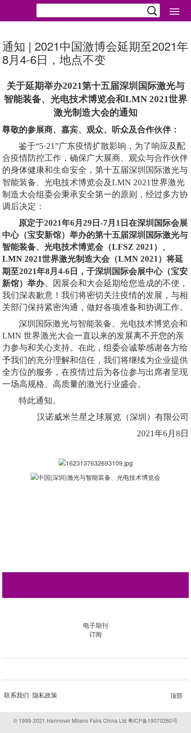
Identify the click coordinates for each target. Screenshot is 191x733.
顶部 (176, 695)
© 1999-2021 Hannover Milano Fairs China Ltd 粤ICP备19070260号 (95, 720)
